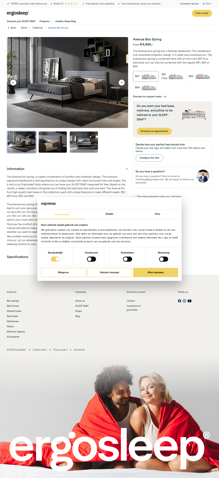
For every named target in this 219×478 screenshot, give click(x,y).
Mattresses (13, 321)
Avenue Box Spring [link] (58, 27)
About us (80, 301)
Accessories (13, 336)
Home (24, 27)
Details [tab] (110, 213)
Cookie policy (40, 349)
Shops (78, 311)
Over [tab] (157, 213)
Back (13, 27)
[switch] (91, 259)
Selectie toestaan (109, 272)
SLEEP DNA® (82, 306)
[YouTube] (189, 301)
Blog (77, 316)
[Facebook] (179, 301)
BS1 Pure (164, 76)
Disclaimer (79, 349)
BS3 (191, 76)
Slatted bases (14, 311)
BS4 (137, 87)
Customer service (189, 3)
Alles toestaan (155, 272)
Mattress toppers (16, 331)
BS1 (137, 76)
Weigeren (63, 272)
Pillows (10, 326)
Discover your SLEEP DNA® (21, 21)
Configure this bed (149, 158)
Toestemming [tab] (61, 214)
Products (44, 21)
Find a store (202, 13)
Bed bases (12, 316)
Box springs (13, 301)
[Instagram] (184, 301)
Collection (38, 27)
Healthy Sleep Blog (65, 21)
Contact (131, 301)
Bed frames (13, 306)
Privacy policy (60, 349)
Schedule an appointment (154, 131)
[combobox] (207, 3)
